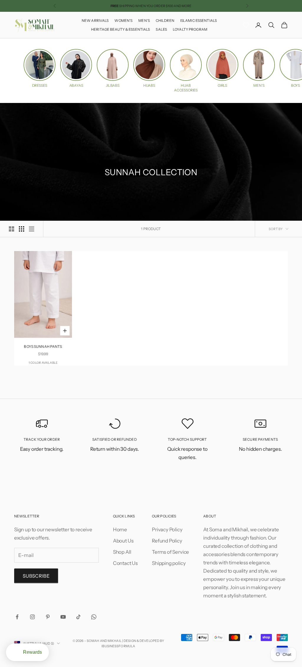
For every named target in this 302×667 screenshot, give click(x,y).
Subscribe (36, 576)
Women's (123, 20)
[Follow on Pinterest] (48, 617)
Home (120, 529)
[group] (39, 68)
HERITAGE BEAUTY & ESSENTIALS (120, 29)
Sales (161, 29)
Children (165, 20)
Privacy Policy (167, 529)
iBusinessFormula (118, 646)
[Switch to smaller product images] (21, 229)
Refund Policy (167, 541)
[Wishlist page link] (246, 25)
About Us (123, 541)
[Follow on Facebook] (17, 617)
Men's (144, 20)
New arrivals (95, 20)
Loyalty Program (190, 29)
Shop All (122, 552)
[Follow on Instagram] (32, 617)
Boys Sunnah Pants (43, 346)
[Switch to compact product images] (31, 229)
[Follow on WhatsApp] (94, 617)
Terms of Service (170, 552)
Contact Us (125, 563)
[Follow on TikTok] (78, 617)
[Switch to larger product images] (11, 229)
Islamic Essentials (198, 20)
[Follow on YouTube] (63, 617)
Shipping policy (169, 563)
